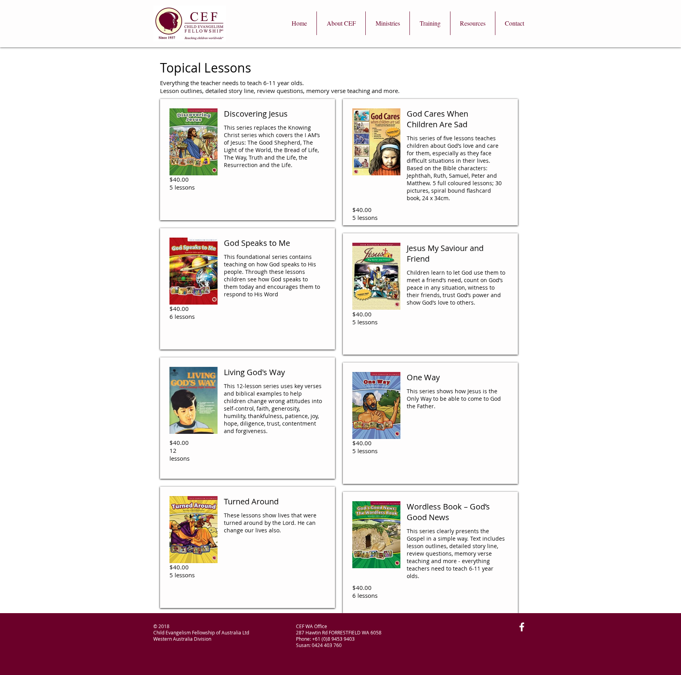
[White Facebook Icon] (522, 627)
